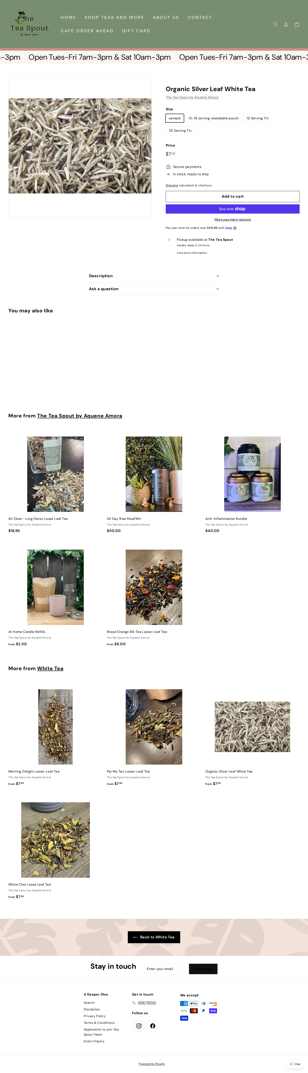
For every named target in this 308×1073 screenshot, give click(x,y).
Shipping (172, 185)
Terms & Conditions (99, 1023)
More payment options (233, 219)
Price (170, 145)
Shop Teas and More (114, 17)
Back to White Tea (157, 937)
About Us (166, 17)
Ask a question (104, 288)
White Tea (50, 668)
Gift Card (136, 30)
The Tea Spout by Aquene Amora (192, 97)
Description (101, 275)
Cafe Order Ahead (87, 30)
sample (175, 118)
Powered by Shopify (152, 1064)
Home (68, 17)
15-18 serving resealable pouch (214, 118)
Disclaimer (92, 1009)
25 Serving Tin (180, 130)
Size (169, 109)
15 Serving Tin (258, 118)
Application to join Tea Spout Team (101, 1032)
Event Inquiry (94, 1041)
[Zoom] (80, 145)
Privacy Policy (95, 1016)
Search (89, 1003)
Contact (200, 17)
